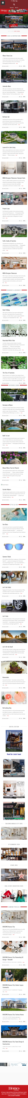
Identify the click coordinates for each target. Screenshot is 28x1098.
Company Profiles (14, 907)
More (17, 63)
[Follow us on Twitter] (15, 1)
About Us (16, 7)
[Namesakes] (14, 667)
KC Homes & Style (5, 1092)
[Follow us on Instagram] (13, 1)
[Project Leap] (14, 198)
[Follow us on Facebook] (11, 1)
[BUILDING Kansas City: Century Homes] (14, 1004)
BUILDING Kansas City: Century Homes (13, 1014)
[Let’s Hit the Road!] (14, 636)
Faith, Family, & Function (9, 241)
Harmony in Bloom (7, 405)
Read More (23, 50)
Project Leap (6, 208)
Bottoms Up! (14, 26)
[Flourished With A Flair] (14, 330)
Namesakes (6, 677)
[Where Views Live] (14, 45)
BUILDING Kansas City (9, 927)
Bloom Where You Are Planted (11, 468)
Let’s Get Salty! (7, 587)
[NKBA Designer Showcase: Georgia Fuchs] (14, 167)
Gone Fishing (6, 310)
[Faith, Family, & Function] (14, 230)
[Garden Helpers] (14, 484)
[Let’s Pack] (14, 606)
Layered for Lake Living (17, 31)
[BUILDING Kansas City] (14, 916)
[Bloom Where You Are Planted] (14, 457)
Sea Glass (5, 524)
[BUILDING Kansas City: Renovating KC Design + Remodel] (14, 947)
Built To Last (6, 435)
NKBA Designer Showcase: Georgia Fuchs (14, 178)
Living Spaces (13, 25)
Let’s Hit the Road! (8, 647)
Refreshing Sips (7, 708)
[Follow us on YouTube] (17, 1)
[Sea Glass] (14, 514)
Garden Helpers (7, 489)
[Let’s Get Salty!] (14, 577)
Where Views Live (7, 55)
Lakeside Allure (7, 86)
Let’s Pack (5, 616)
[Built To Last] (14, 425)
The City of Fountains (8, 373)
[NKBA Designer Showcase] (14, 263)
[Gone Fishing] (14, 299)
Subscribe (12, 7)
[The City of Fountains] (14, 362)
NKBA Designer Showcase (10, 273)
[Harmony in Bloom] (14, 395)
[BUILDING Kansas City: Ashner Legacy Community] (14, 975)
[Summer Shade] (14, 546)
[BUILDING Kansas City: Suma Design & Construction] (14, 1031)
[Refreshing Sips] (14, 697)
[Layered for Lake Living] (14, 137)
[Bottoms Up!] (14, 21)
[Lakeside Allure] (14, 76)
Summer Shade (7, 556)
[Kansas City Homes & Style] (14, 10)
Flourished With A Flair (9, 340)
